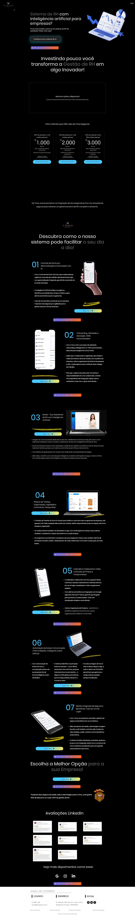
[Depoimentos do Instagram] (65, 876)
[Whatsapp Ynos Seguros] (94, 902)
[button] (131, 3)
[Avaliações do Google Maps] (57, 876)
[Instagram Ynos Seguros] (88, 902)
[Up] (14, 10)
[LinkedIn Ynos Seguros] (91, 902)
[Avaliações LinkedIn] (73, 876)
